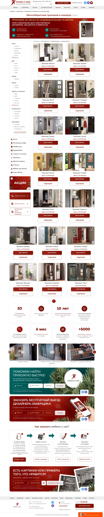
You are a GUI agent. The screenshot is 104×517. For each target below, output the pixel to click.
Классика (17, 46)
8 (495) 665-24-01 (77, 1)
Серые (16, 72)
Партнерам (78, 498)
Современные (18, 48)
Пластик (16, 100)
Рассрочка (67, 7)
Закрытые (17, 113)
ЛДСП (16, 96)
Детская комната (19, 161)
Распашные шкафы (19, 143)
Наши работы (17, 172)
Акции (75, 7)
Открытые (17, 115)
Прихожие (19, 11)
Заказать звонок (63, 2)
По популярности (45, 41)
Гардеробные (17, 150)
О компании (24, 7)
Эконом (16, 118)
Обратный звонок (84, 505)
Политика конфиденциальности (43, 514)
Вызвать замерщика (41, 459)
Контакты (91, 7)
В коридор (17, 124)
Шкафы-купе (17, 146)
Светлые (17, 68)
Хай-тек (16, 55)
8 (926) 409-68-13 (77, 4)
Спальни (16, 165)
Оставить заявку (19, 459)
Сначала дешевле (55, 41)
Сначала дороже (65, 41)
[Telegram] (85, 3)
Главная (15, 7)
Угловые (17, 87)
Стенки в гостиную (19, 154)
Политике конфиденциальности (21, 391)
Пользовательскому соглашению (35, 391)
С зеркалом (17, 98)
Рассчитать (48, 69)
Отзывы (83, 7)
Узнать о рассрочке (63, 459)
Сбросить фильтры (20, 132)
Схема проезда (63, 505)
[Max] (88, 3)
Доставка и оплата (46, 7)
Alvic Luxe (17, 103)
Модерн (16, 50)
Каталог (35, 7)
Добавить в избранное (64, 509)
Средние (17, 79)
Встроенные (18, 111)
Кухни (15, 139)
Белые (16, 63)
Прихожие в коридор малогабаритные (36, 11)
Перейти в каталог (84, 459)
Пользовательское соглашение (60, 514)
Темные (16, 70)
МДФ (16, 93)
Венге (16, 65)
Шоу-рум (58, 7)
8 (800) (81, 502)
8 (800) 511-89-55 (77, 2)
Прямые (16, 85)
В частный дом (18, 129)
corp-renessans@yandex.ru (84, 509)
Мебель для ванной (20, 168)
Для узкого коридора (20, 126)
